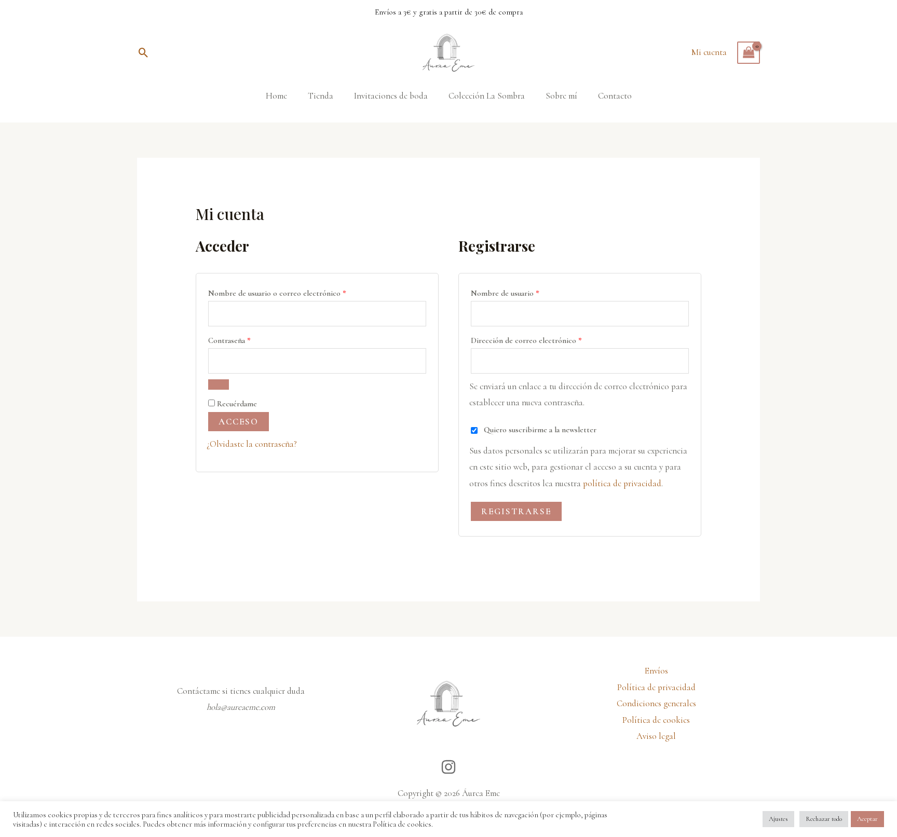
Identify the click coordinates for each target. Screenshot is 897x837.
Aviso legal (656, 736)
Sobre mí (561, 95)
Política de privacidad (656, 687)
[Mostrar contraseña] (218, 384)
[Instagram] (448, 767)
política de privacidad (622, 483)
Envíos (656, 670)
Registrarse (516, 511)
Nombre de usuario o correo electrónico (296, 291)
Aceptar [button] (867, 819)
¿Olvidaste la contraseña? (252, 443)
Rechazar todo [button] (824, 819)
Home (276, 95)
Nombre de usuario (524, 291)
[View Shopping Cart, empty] (748, 53)
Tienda (320, 95)
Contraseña (248, 339)
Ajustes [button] (778, 819)
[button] (143, 52)
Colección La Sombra (486, 95)
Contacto (615, 95)
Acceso (239, 421)
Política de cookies (656, 720)
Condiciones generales (656, 703)
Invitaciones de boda (391, 95)
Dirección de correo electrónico (545, 339)
